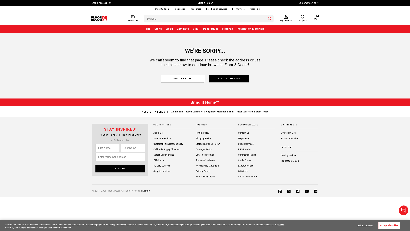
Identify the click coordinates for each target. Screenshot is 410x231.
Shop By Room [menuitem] (162, 9)
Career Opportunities (163, 155)
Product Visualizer (290, 138)
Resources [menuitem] (196, 9)
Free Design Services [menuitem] (216, 9)
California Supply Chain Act (166, 149)
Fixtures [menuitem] (227, 28)
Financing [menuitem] (255, 9)
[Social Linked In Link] (316, 191)
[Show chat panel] (403, 210)
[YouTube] (307, 191)
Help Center (244, 138)
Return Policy (202, 133)
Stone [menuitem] (158, 28)
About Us (158, 133)
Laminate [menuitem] (183, 28)
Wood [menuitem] (169, 28)
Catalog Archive (288, 155)
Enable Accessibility (101, 3)
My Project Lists (288, 133)
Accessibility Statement (207, 165)
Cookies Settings (365, 225)
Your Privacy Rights (205, 176)
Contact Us (243, 133)
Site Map (145, 190)
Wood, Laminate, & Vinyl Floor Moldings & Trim (210, 111)
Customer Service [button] (307, 3)
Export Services (245, 165)
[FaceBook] (298, 191)
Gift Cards (243, 171)
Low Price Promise (205, 155)
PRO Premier (244, 149)
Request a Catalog (290, 161)
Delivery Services (161, 165)
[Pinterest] (280, 191)
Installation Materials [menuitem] (251, 28)
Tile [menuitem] (148, 28)
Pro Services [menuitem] (238, 9)
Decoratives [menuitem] (210, 28)
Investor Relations (162, 138)
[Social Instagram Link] (289, 191)
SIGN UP (120, 168)
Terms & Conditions (205, 160)
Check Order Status (247, 176)
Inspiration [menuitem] (180, 9)
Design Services (246, 144)
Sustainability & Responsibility (168, 144)
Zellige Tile (177, 111)
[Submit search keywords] (270, 18)
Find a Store (182, 78)
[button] (132, 18)
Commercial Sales (247, 155)
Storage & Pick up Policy (208, 144)
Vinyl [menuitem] (196, 28)
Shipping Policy (203, 138)
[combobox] (209, 18)
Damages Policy (204, 149)
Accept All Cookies (389, 225)
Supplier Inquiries (161, 171)
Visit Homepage (229, 78)
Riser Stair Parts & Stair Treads (252, 111)
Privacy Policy (203, 171)
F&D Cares (158, 160)
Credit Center (244, 160)
